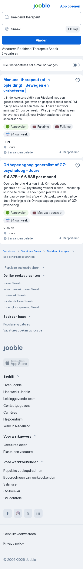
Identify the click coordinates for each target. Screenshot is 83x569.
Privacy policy (13, 543)
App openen (70, 6)
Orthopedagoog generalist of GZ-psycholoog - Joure (35, 168)
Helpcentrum (13, 419)
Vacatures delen (15, 445)
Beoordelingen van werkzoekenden (29, 477)
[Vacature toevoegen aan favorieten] (78, 80)
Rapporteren (71, 152)
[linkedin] (38, 513)
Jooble (31, 559)
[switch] (76, 65)
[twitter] (28, 513)
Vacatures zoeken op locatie (22, 330)
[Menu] (6, 6)
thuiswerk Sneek (14, 295)
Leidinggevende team (19, 399)
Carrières (10, 412)
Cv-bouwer (11, 491)
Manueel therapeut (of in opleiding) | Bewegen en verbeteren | (26, 85)
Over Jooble (12, 385)
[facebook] (7, 513)
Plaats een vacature (18, 452)
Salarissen (10, 484)
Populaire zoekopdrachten (22, 267)
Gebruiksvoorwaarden (19, 534)
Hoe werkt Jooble (16, 392)
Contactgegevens (16, 405)
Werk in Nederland (16, 426)
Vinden (41, 40)
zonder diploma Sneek (18, 301)
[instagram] (18, 513)
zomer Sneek (12, 283)
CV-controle (12, 498)
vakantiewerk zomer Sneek (21, 289)
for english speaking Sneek (21, 307)
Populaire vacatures (16, 324)
